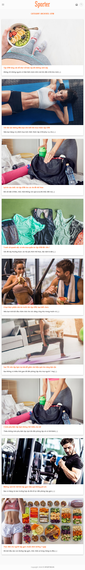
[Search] (81, 4)
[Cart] (76, 4)
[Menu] (3, 4)
